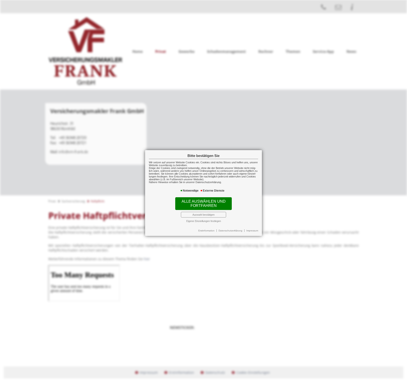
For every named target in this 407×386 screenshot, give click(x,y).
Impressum (252, 230)
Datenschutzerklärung (230, 230)
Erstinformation (206, 230)
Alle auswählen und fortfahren (204, 203)
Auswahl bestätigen (203, 214)
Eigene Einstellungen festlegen (203, 221)
